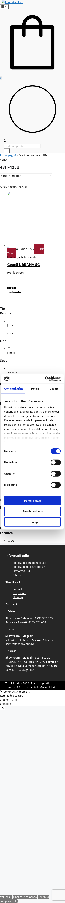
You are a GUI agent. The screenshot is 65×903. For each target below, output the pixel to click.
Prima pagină (8, 155)
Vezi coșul (6, 897)
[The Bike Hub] (12, 2)
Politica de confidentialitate (29, 562)
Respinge (32, 522)
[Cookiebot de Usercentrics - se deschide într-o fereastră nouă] (46, 378)
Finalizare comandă (25, 897)
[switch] (56, 462)
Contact (17, 589)
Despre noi (19, 593)
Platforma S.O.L (22, 571)
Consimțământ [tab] (13, 388)
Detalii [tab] (35, 388)
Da (12, 540)
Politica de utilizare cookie (29, 566)
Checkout (5, 703)
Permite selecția (33, 511)
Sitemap (18, 597)
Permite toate (32, 500)
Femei (11, 352)
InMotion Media (47, 687)
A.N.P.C (17, 575)
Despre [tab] (54, 388)
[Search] (7, 150)
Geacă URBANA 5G (23, 264)
